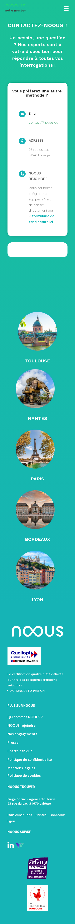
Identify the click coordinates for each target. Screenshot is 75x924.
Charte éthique (20, 751)
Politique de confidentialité (30, 759)
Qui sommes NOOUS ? (25, 717)
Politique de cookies (24, 775)
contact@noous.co (43, 122)
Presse (13, 742)
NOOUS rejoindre (22, 725)
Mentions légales (21, 768)
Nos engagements (22, 734)
